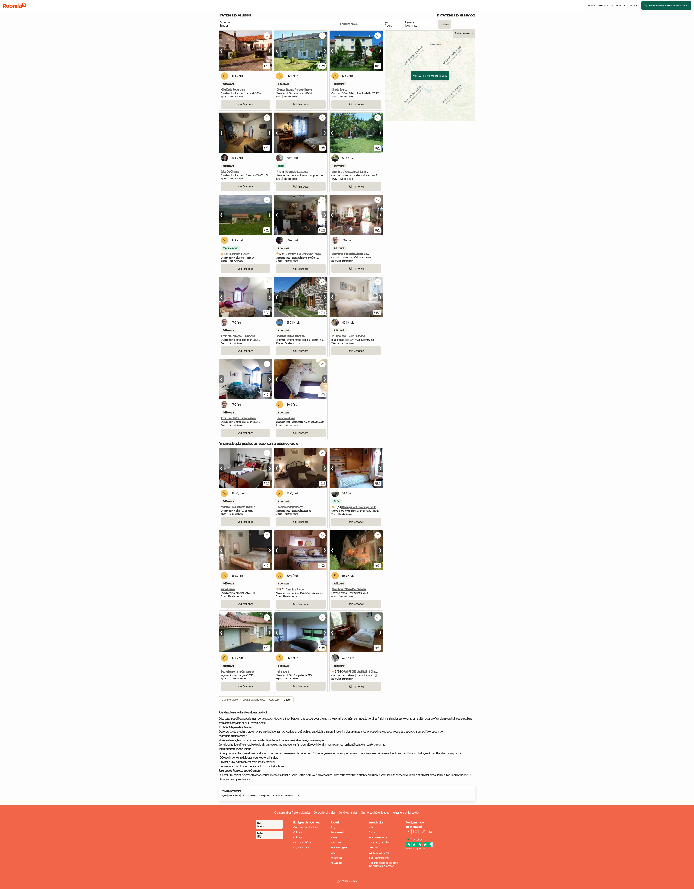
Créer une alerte (464, 33)
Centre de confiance (379, 852)
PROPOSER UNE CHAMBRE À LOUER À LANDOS (669, 5)
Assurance (373, 847)
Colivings (297, 837)
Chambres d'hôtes (302, 842)
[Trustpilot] (419, 848)
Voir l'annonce (245, 104)
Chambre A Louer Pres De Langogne (305, 253)
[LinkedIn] (430, 832)
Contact (372, 832)
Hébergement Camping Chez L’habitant (363, 507)
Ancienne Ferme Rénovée (291, 336)
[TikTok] (423, 832)
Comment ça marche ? (379, 842)
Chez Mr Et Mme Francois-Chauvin (294, 89)
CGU (333, 852)
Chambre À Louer (239, 253)
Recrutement (337, 832)
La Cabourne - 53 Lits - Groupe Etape (352, 336)
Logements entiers (302, 847)
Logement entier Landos (406, 812)
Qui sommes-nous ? (378, 837)
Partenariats (336, 842)
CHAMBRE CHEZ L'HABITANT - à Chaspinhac (362, 671)
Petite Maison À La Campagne (237, 671)
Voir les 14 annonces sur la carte (430, 75)
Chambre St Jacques (297, 171)
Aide (371, 827)
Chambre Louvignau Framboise (238, 336)
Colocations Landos (324, 812)
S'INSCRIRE (633, 5)
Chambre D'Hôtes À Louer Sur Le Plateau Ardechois (359, 171)
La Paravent (283, 671)
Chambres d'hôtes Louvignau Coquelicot (354, 253)
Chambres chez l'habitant (305, 827)
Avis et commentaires (379, 857)
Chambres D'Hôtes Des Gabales (349, 589)
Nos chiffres (336, 857)
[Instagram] (416, 832)
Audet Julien (228, 589)
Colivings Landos (348, 812)
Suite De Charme (230, 171)
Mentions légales (339, 847)
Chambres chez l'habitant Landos (292, 812)
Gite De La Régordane (233, 89)
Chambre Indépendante (290, 506)
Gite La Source (339, 89)
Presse (334, 837)
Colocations (299, 832)
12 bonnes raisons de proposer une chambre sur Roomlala (383, 864)
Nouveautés (336, 863)
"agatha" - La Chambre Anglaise (238, 506)
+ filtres (444, 24)
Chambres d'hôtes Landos (375, 812)
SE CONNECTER (618, 5)
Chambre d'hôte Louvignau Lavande (240, 418)
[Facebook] (409, 832)
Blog (333, 827)
